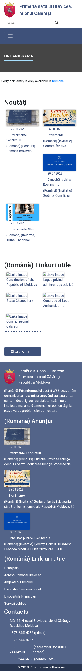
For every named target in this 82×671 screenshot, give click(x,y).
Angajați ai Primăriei (18, 582)
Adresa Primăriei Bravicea (22, 575)
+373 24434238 (17, 649)
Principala (11, 568)
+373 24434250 (21, 659)
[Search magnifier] (57, 23)
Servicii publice (15, 603)
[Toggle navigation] (10, 36)
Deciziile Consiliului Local (22, 589)
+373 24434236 (21, 633)
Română (58, 81)
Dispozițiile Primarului (20, 596)
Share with (20, 351)
